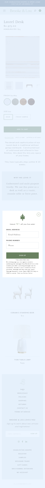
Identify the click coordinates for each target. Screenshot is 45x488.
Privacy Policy (27, 273)
